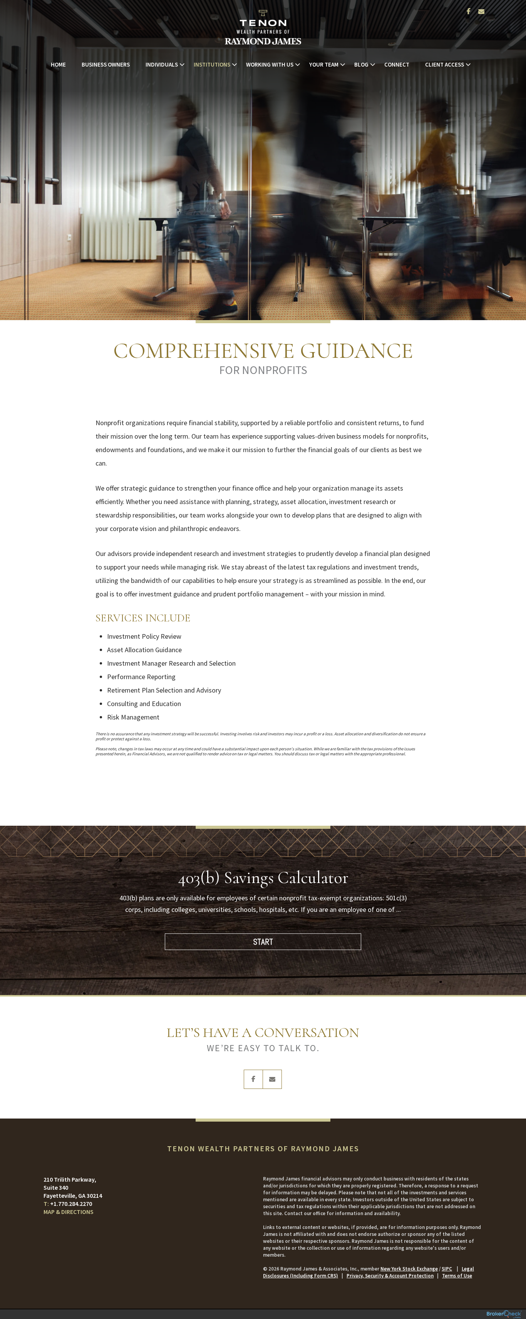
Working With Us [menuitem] (269, 64)
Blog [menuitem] (361, 64)
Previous (55, 917)
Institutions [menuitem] (212, 64)
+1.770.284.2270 (71, 1203)
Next (471, 917)
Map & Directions (69, 1211)
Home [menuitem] (58, 64)
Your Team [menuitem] (323, 64)
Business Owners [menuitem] (106, 64)
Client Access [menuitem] (444, 64)
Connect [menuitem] (396, 64)
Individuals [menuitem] (162, 64)
